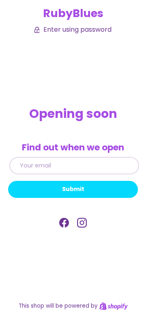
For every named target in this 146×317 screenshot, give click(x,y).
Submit (73, 189)
